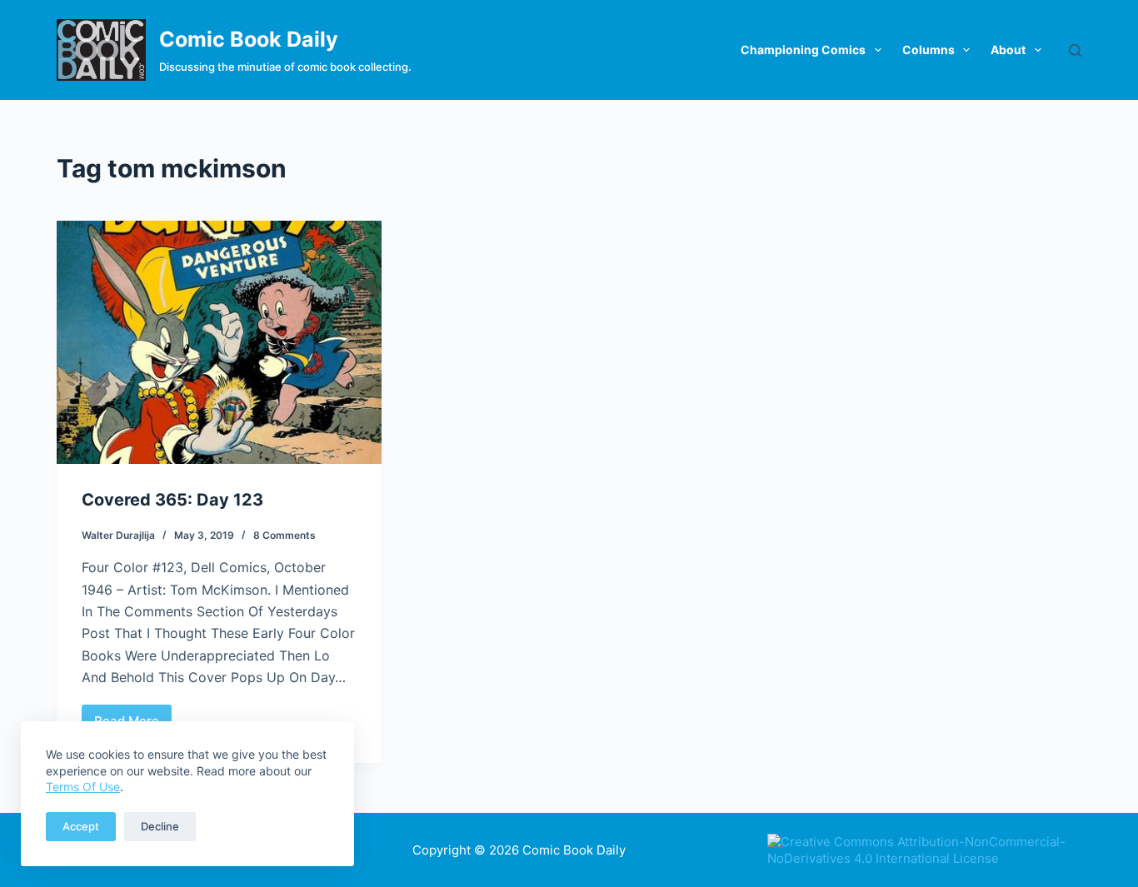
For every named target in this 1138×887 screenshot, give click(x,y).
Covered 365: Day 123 (172, 500)
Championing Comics (803, 49)
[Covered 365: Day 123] (219, 342)
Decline (160, 826)
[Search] (1075, 50)
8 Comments (284, 535)
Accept (80, 826)
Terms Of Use (83, 787)
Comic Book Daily (248, 39)
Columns (928, 49)
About (1008, 49)
